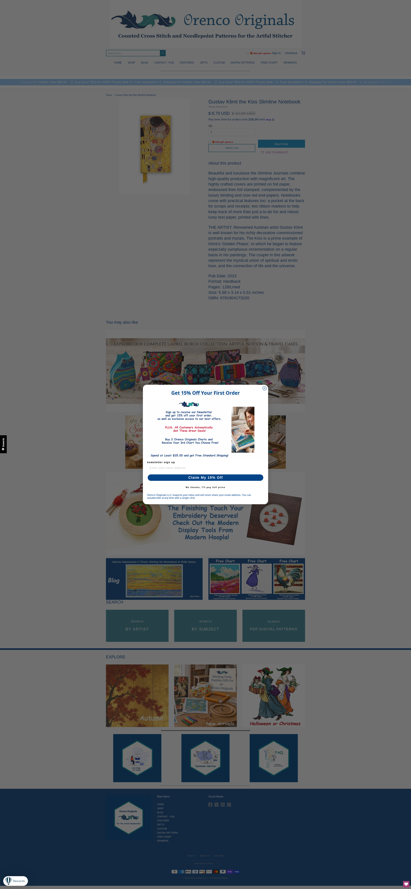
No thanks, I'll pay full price (205, 487)
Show (3, 444)
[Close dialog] (265, 388)
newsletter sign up (161, 462)
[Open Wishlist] (406, 884)
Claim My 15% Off (205, 478)
